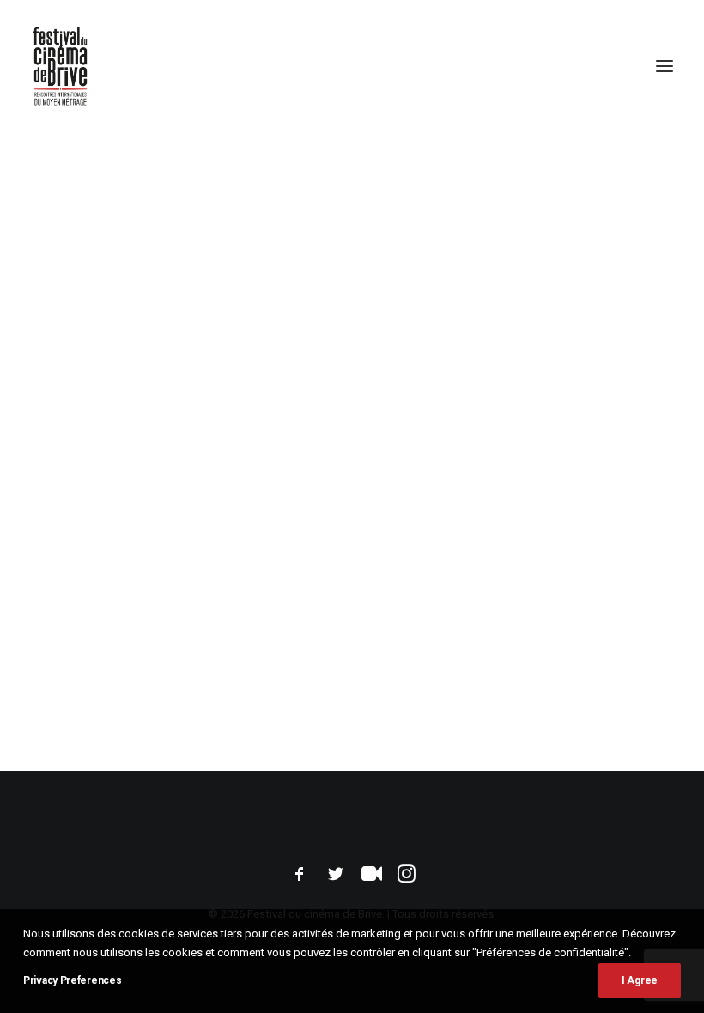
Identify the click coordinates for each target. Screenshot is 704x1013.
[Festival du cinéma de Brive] (60, 66)
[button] (664, 66)
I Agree (640, 980)
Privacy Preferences (72, 980)
